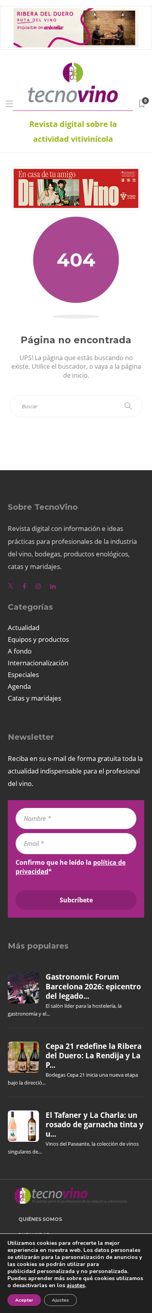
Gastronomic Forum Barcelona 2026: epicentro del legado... (93, 986)
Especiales (23, 674)
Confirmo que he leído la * (70, 866)
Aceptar (24, 1300)
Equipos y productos (38, 639)
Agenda (19, 686)
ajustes (76, 1285)
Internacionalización (38, 662)
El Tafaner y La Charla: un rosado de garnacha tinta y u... (94, 1124)
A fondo (20, 651)
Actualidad (23, 627)
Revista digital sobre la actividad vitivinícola (73, 131)
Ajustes (60, 1300)
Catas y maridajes (34, 698)
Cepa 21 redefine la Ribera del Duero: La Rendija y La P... (93, 1055)
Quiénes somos (40, 1219)
